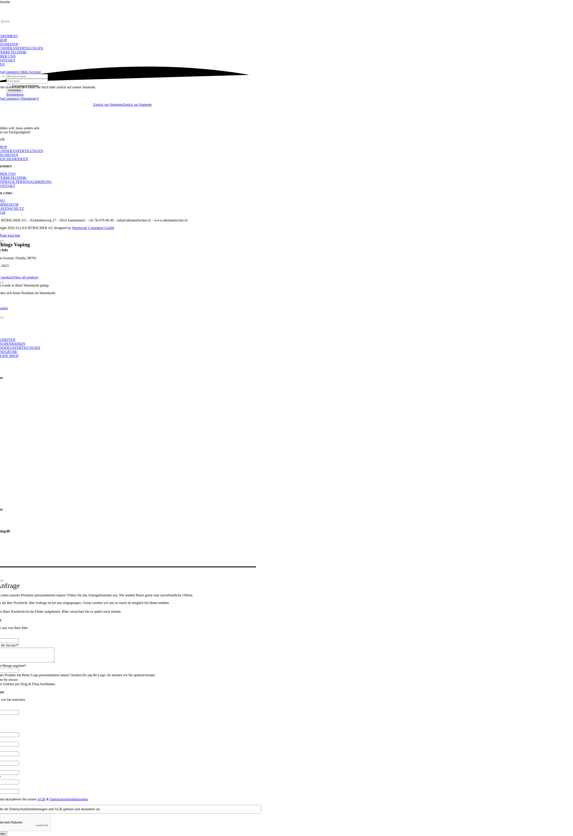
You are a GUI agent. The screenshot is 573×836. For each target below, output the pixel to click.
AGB (41, 799)
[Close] (2, 240)
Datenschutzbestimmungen (69, 799)
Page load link (10, 235)
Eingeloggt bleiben (24, 86)
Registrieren (15, 94)
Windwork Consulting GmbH (93, 228)
